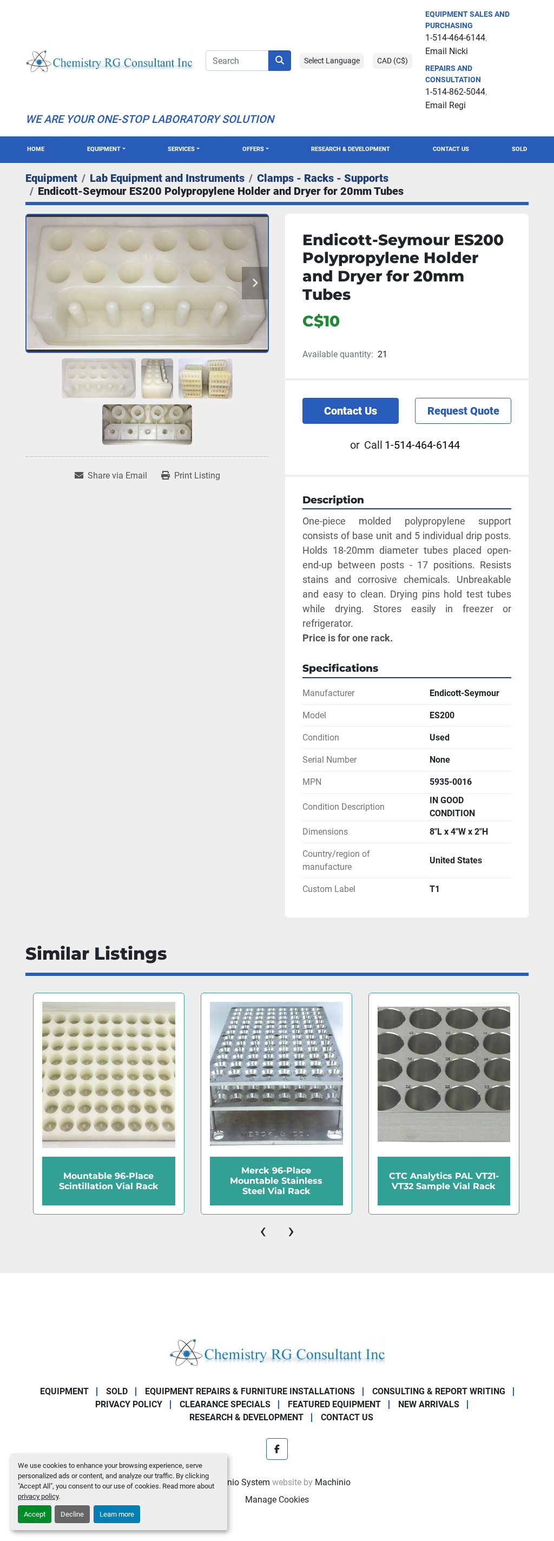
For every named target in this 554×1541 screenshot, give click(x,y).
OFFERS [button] (253, 149)
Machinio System (236, 1482)
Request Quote (463, 410)
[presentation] (263, 1231)
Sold (519, 149)
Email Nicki (446, 51)
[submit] (279, 60)
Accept (34, 1514)
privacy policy (38, 1496)
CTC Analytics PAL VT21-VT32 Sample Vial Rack (276, 1181)
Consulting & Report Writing (438, 1391)
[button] (106, 149)
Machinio (333, 1482)
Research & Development (350, 149)
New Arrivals (428, 1404)
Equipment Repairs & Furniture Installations (250, 1391)
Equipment (104, 149)
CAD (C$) (392, 60)
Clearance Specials (225, 1404)
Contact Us (451, 149)
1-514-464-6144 (455, 37)
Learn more (117, 1514)
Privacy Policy (128, 1404)
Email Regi (445, 105)
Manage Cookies (277, 1499)
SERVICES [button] (181, 149)
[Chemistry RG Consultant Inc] (277, 1351)
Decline (72, 1514)
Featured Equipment (334, 1404)
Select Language (332, 60)
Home (35, 149)
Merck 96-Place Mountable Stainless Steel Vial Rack (108, 1180)
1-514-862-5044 (455, 92)
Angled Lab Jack (444, 1181)
